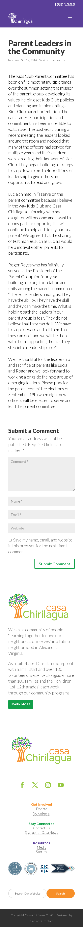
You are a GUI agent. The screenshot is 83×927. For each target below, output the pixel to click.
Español (70, 3)
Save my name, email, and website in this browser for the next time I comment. (40, 545)
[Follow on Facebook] (22, 785)
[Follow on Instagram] (48, 785)
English (59, 3)
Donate (41, 809)
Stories (43, 60)
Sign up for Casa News (41, 832)
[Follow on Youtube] (60, 785)
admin (15, 60)
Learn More (21, 704)
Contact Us (41, 828)
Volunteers (41, 813)
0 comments (57, 60)
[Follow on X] (35, 785)
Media (41, 847)
